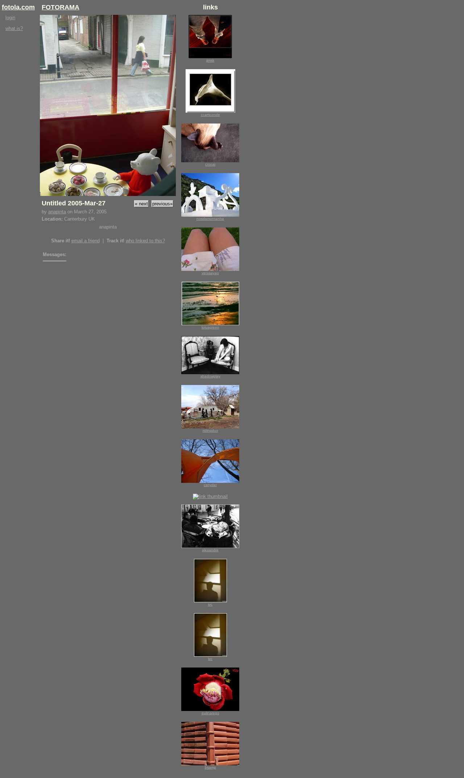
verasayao (210, 273)
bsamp (210, 767)
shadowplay (210, 376)
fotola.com (18, 7)
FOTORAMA (60, 7)
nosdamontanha (210, 219)
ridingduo (210, 430)
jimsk (210, 60)
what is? (14, 28)
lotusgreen (210, 327)
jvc (210, 604)
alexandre (210, 550)
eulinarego (210, 713)
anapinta (57, 211)
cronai (210, 164)
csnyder (210, 485)
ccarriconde (210, 115)
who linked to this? (145, 240)
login (10, 17)
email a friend (85, 240)
